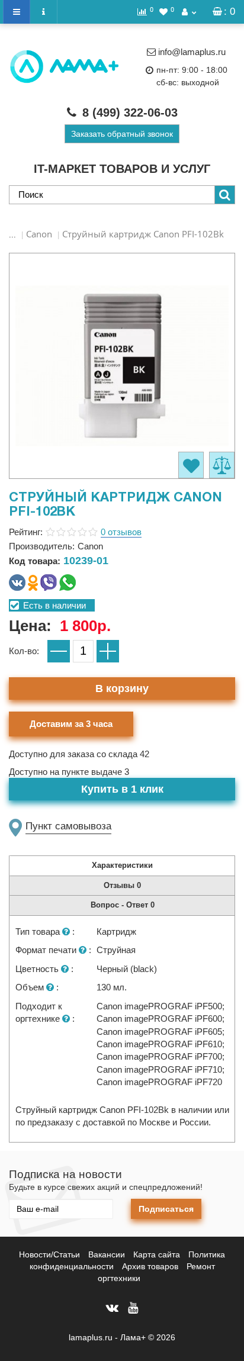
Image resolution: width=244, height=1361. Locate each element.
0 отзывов (121, 532)
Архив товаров (150, 1266)
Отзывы (122, 885)
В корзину (122, 688)
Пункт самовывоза (68, 826)
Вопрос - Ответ (123, 904)
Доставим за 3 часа (71, 724)
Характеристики (122, 865)
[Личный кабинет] (189, 12)
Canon (39, 234)
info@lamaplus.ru (192, 52)
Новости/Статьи (49, 1254)
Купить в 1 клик (122, 789)
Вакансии (106, 1254)
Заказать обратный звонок (122, 134)
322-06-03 (130, 112)
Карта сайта (156, 1254)
